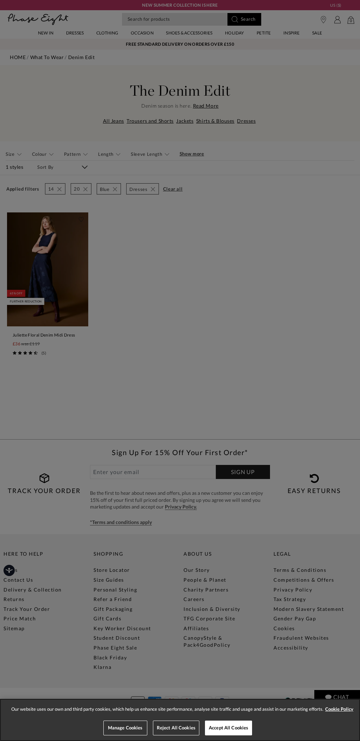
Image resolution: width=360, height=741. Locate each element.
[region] (180, 720)
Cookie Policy (339, 709)
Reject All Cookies (176, 727)
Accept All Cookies (228, 727)
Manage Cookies (125, 727)
